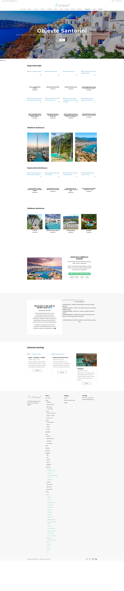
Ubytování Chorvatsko (51, 522)
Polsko (95, 9)
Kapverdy (73, 9)
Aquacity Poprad (51, 470)
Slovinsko (49, 549)
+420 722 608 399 (6, 1)
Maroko (48, 547)
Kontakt (65, 402)
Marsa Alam (49, 407)
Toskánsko (49, 441)
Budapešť (80, 368)
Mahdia (48, 427)
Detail (62, 40)
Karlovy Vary (50, 505)
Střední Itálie (49, 443)
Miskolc (48, 459)
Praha (48, 500)
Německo (49, 545)
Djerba (48, 424)
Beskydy (49, 517)
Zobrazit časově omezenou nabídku (79, 273)
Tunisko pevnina (50, 422)
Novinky (66, 398)
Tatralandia (49, 479)
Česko (48, 496)
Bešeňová (49, 473)
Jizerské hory (50, 507)
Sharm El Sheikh (50, 404)
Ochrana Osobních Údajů (69, 400)
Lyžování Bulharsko (51, 540)
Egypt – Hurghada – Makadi (36, 357)
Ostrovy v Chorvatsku (52, 535)
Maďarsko (79, 9)
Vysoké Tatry (49, 489)
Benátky (48, 436)
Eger (48, 455)
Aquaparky (49, 469)
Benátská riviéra (50, 438)
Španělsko (50, 9)
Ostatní (100, 9)
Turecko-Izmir (50, 418)
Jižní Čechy (49, 512)
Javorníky (49, 482)
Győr (48, 457)
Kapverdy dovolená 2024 (60, 357)
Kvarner (49, 526)
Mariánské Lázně (51, 502)
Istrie (48, 523)
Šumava (49, 498)
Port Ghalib (50, 409)
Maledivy (67, 9)
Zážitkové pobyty (51, 519)
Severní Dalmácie (51, 528)
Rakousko (49, 542)
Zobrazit (35, 93)
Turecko (36, 9)
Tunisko (42, 9)
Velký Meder (49, 484)
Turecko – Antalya (51, 415)
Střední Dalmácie (51, 531)
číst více (37, 370)
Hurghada (49, 402)
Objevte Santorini (62, 31)
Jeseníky (49, 514)
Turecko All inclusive (51, 413)
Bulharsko (49, 538)
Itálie (55, 9)
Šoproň (48, 462)
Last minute (23, 9)
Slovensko (87, 9)
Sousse (48, 429)
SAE (48, 552)
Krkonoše (49, 510)
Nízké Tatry (49, 487)
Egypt (29, 9)
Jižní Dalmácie (50, 533)
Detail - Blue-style (34, 162)
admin (31, 359)
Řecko (61, 9)
